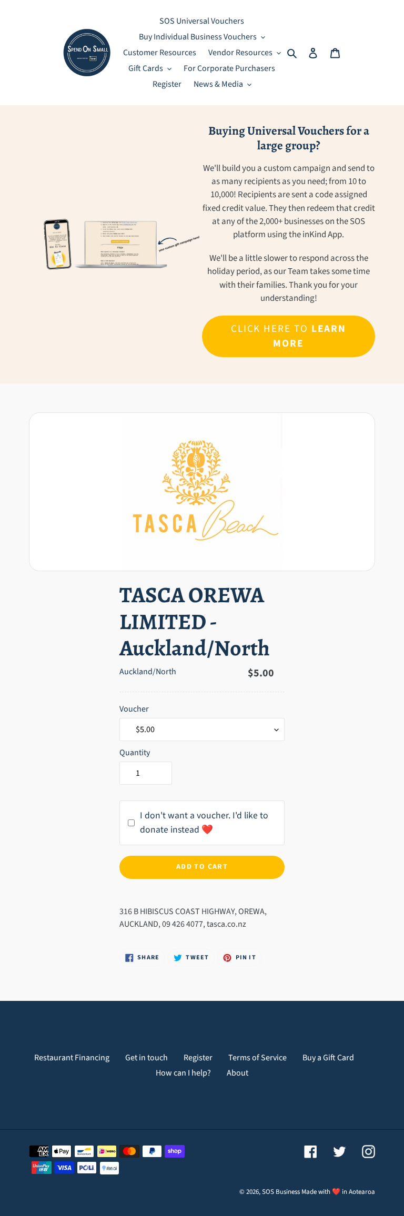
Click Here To (289, 336)
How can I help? (183, 1073)
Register (198, 1057)
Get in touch (146, 1057)
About (237, 1073)
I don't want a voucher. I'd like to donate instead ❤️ (204, 822)
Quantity (134, 752)
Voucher (134, 709)
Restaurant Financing (71, 1057)
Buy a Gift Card (328, 1057)
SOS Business (281, 1192)
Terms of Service (257, 1057)
